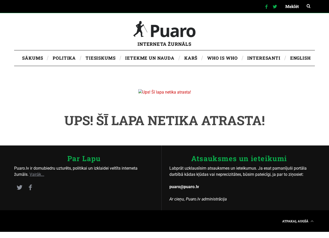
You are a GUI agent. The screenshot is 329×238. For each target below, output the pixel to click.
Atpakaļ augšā (295, 221)
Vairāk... (37, 174)
